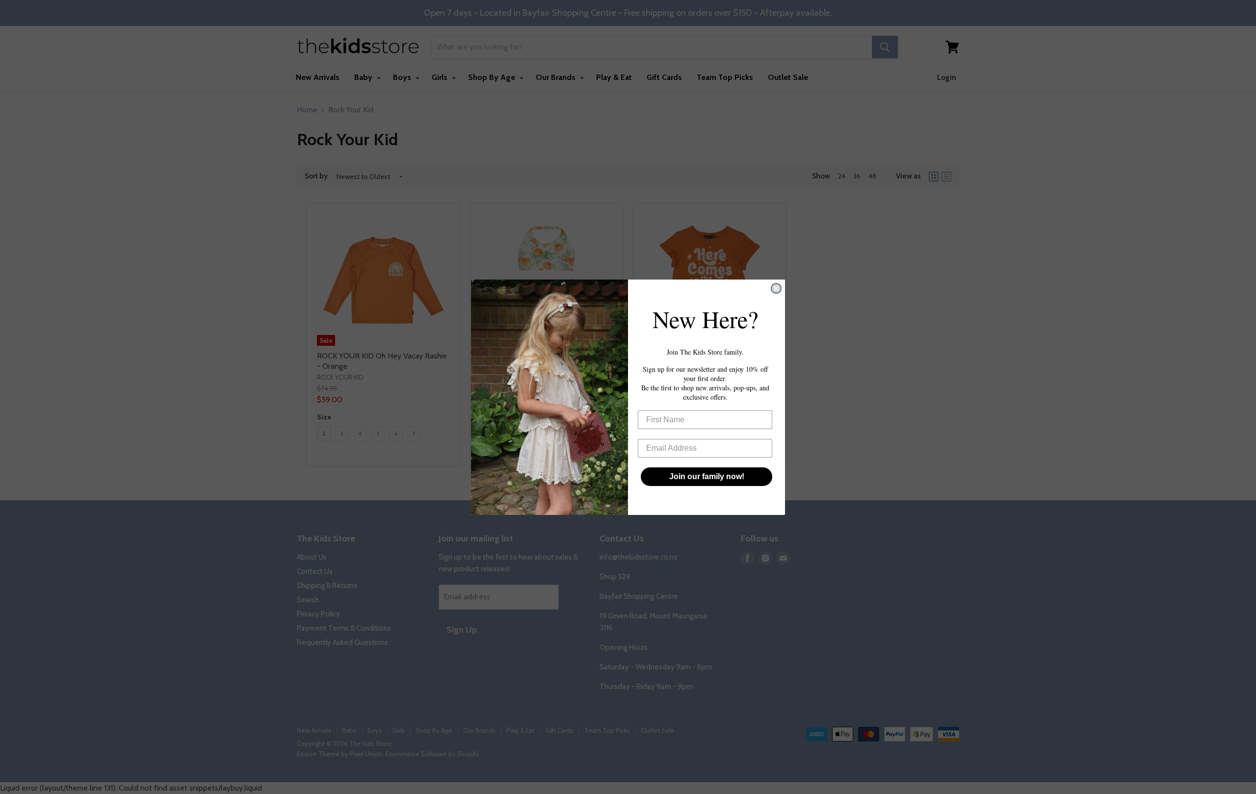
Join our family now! (706, 476)
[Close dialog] (776, 288)
